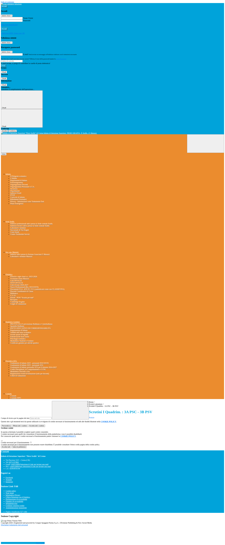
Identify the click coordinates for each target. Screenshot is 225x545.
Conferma (12, 131)
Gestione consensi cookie (15, 506)
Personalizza (6, 426)
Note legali (10, 493)
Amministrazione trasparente (16, 508)
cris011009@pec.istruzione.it (30, 466)
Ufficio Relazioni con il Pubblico (18, 497)
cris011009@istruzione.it (29, 464)
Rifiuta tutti (20, 426)
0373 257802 (14, 462)
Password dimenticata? (9, 25)
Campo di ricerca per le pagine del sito (15, 418)
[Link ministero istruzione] (11, 4)
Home (91, 402)
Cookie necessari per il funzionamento (15, 442)
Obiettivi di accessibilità (14, 501)
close (4, 154)
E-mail (25, 54)
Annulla (4, 131)
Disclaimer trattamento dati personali (14, 525)
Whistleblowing (11, 504)
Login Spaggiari (61, 59)
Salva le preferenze (19, 447)
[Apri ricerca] (205, 143)
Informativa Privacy (13, 495)
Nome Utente (28, 18)
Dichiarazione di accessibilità (16, 499)
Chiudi (4, 72)
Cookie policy (11, 491)
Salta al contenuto (7, 2)
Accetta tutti (36, 426)
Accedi (4, 6)
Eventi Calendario (95, 404)
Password (26, 21)
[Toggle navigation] (19, 143)
